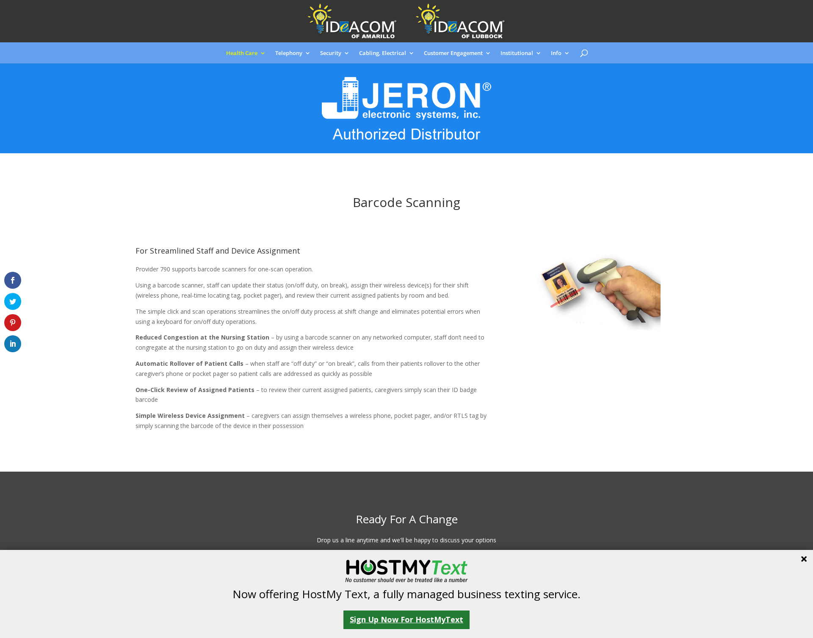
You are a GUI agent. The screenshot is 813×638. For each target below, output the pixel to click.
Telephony (288, 53)
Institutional (517, 53)
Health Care (241, 53)
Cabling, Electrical (382, 53)
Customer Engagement (453, 53)
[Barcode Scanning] (597, 328)
